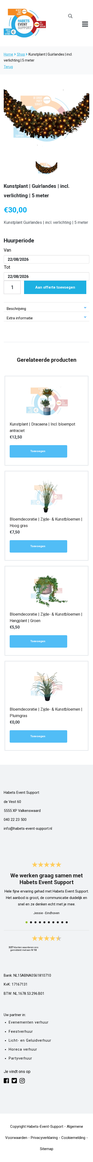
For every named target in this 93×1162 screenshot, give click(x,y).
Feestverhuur (21, 1031)
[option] (46, 117)
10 (67, 922)
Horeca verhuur (23, 1049)
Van (7, 250)
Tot (7, 267)
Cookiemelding (73, 1137)
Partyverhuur (20, 1058)
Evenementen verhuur (29, 1022)
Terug (8, 67)
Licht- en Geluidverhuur (30, 1040)
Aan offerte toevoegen (55, 287)
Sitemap (46, 1149)
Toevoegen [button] (37, 451)
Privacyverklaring (44, 1137)
